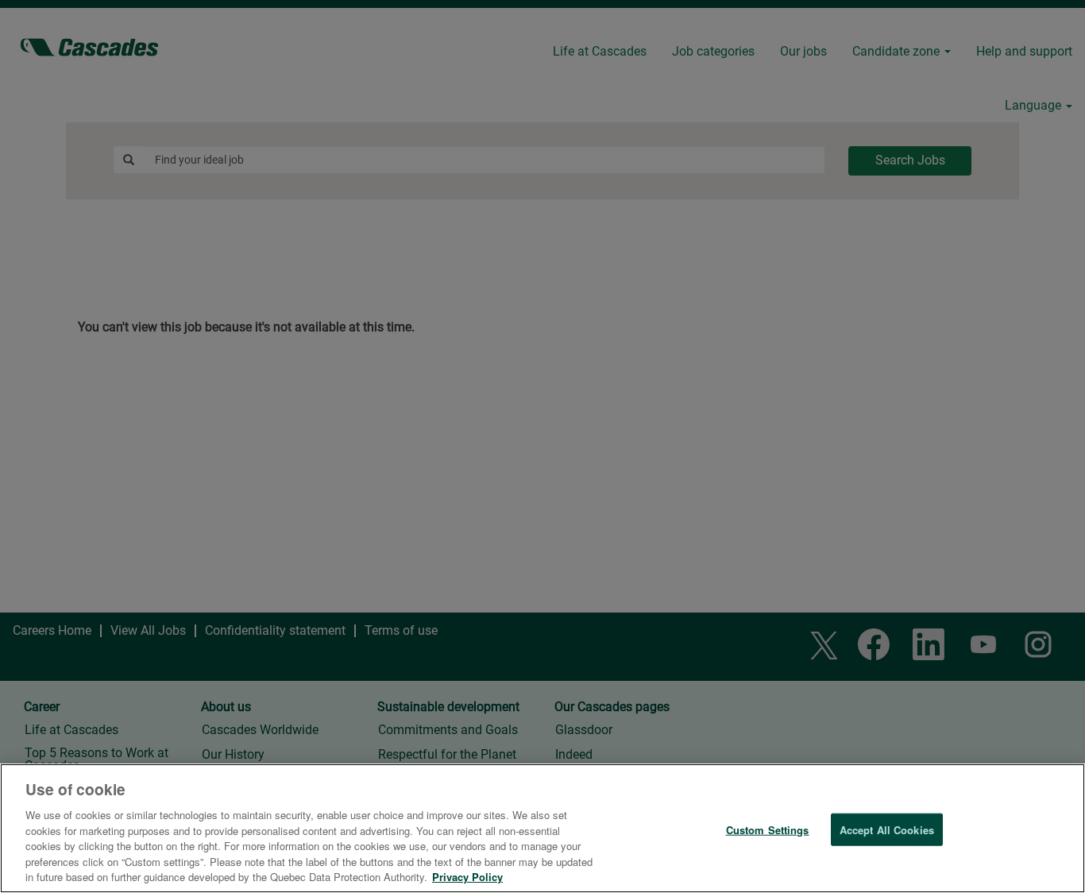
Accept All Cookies (887, 829)
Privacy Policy (467, 876)
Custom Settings (767, 829)
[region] (542, 828)
